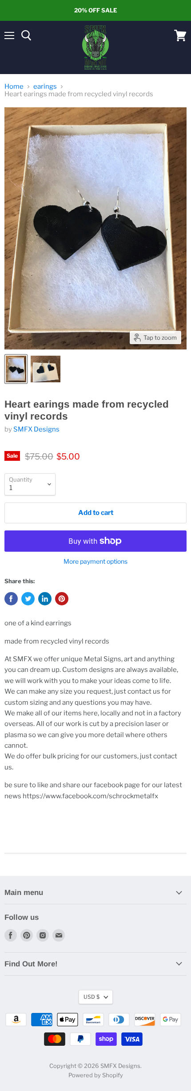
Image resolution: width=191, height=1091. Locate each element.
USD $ (91, 996)
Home (14, 86)
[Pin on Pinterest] (61, 598)
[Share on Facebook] (11, 598)
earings (45, 86)
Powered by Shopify (95, 1075)
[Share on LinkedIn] (45, 598)
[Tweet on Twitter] (28, 598)
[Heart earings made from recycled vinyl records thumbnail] (16, 369)
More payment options (95, 561)
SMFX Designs (36, 429)
